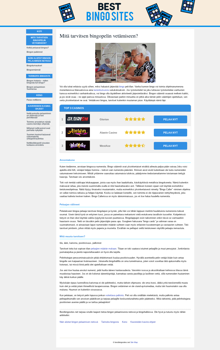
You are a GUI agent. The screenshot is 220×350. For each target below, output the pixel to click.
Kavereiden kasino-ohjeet (143, 322)
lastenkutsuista (101, 90)
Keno (124, 322)
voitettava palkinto (115, 295)
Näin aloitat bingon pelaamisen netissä (79, 322)
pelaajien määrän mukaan (103, 248)
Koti (39, 31)
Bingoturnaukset (34, 65)
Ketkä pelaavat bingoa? (38, 48)
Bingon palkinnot (34, 52)
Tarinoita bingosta (110, 322)
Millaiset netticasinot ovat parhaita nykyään (38, 129)
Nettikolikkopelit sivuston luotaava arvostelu (38, 144)
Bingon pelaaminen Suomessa (36, 88)
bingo (121, 86)
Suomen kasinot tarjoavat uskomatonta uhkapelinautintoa (38, 136)
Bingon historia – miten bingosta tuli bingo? (37, 81)
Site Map (134, 342)
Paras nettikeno (34, 100)
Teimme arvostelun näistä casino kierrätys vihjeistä (39, 123)
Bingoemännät (33, 70)
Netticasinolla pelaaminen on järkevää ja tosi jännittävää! (39, 115)
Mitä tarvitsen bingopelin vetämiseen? (39, 40)
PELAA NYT (170, 119)
